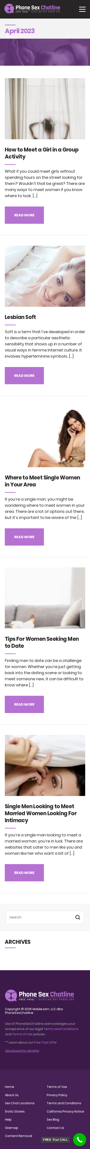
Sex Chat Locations (20, 1103)
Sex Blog (53, 1119)
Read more (24, 215)
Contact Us (55, 1128)
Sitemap (11, 1128)
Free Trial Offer (45, 1042)
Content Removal (18, 1136)
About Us (12, 1095)
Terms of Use (22, 1034)
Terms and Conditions (60, 1029)
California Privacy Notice (65, 1111)
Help (8, 1119)
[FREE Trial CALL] (79, 1139)
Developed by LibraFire (22, 1051)
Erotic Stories (15, 1111)
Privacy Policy (57, 1095)
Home (9, 1087)
